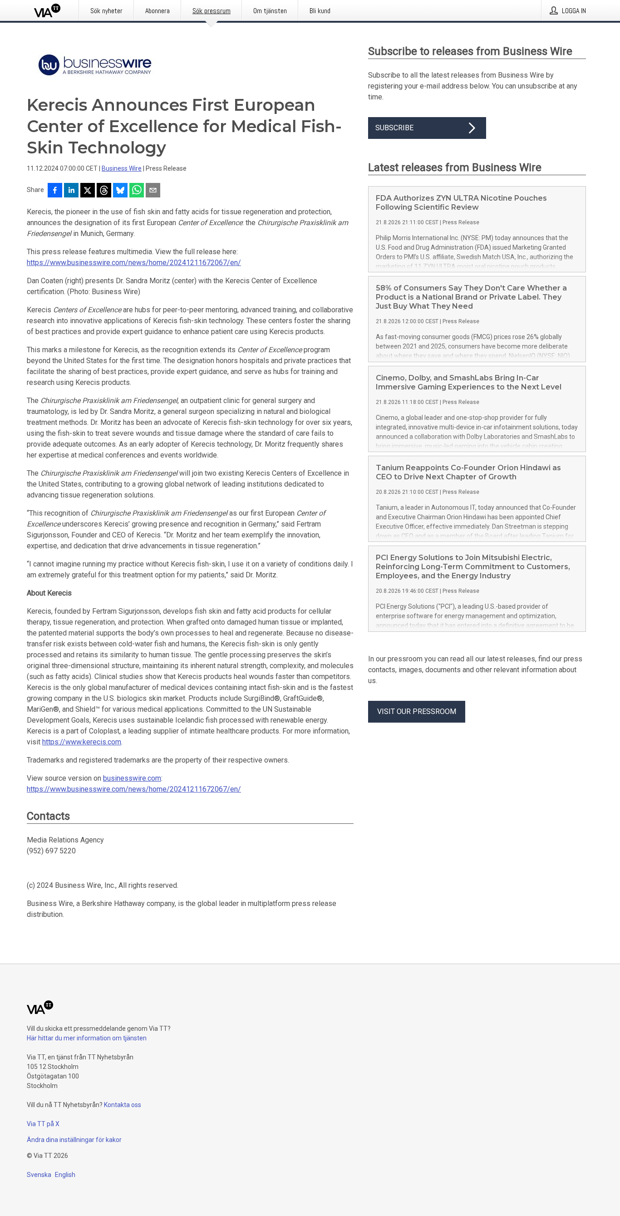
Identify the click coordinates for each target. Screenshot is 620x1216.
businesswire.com (132, 778)
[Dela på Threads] (104, 191)
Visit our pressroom (416, 711)
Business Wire (122, 168)
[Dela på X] (87, 191)
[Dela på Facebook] (55, 191)
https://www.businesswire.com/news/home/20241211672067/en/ (134, 262)
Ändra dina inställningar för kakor (74, 1139)
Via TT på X (43, 1123)
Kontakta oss (122, 1104)
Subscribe (394, 127)
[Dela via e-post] (153, 191)
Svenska (39, 1174)
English (65, 1174)
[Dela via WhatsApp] (136, 191)
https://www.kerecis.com (81, 742)
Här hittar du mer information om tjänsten (87, 1038)
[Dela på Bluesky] (120, 191)
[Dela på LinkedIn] (71, 191)
